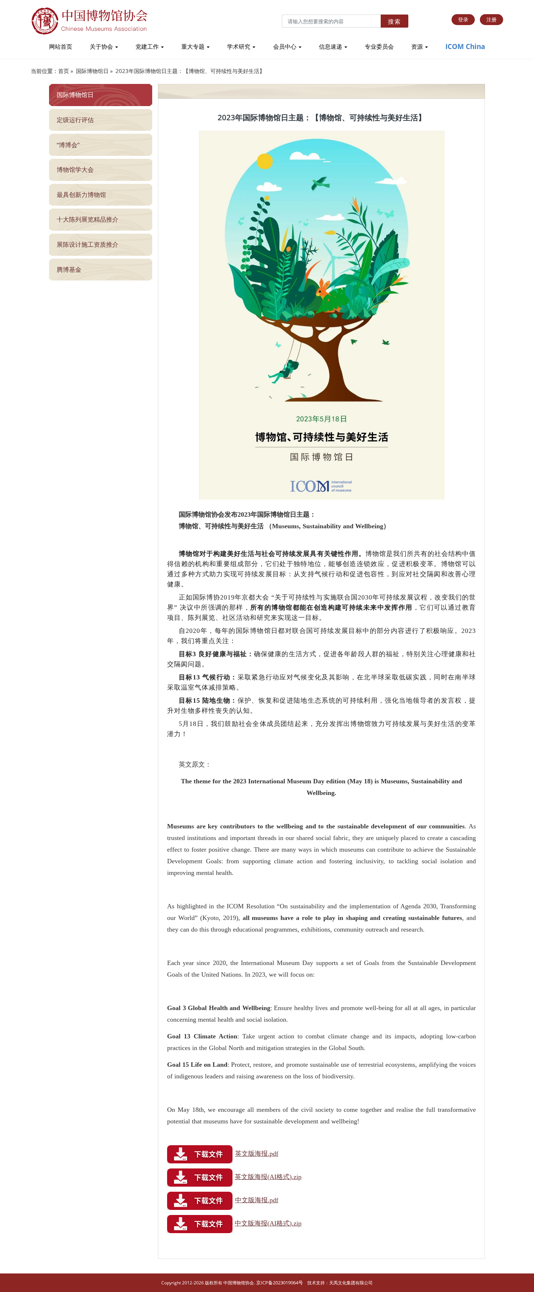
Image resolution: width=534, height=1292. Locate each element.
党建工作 (147, 47)
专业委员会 (379, 47)
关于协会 (102, 47)
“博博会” (68, 145)
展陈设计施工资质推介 (87, 244)
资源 (417, 47)
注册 (491, 19)
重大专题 (193, 47)
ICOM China (465, 46)
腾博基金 (69, 269)
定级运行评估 (75, 120)
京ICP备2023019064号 (279, 1282)
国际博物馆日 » (94, 70)
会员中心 (285, 47)
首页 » (65, 70)
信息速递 (331, 47)
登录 (463, 19)
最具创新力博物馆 (81, 194)
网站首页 (60, 47)
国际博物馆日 (75, 94)
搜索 (394, 21)
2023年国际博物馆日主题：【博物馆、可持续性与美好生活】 (190, 70)
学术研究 (239, 47)
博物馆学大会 (75, 169)
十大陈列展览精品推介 (87, 219)
